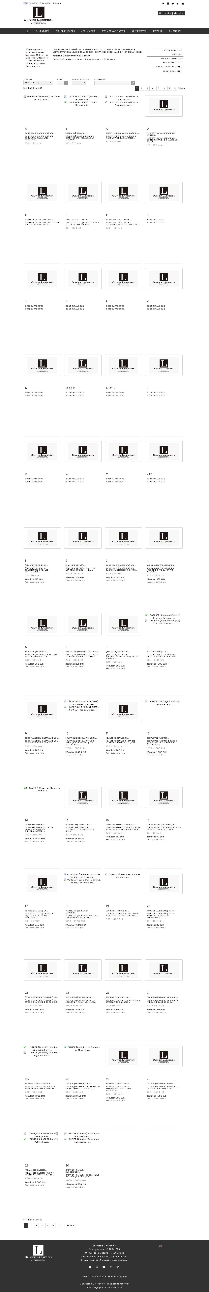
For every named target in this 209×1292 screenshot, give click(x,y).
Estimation (32, 3)
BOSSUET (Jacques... (157, 651)
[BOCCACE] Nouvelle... (118, 651)
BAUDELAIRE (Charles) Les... (40, 133)
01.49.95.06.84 (95, 1256)
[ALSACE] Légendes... (36, 565)
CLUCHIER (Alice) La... (36, 911)
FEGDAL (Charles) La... (118, 997)
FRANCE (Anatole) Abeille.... (162, 997)
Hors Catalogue (156, 219)
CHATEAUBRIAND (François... (121, 824)
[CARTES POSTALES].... (117, 738)
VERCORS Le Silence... (77, 219)
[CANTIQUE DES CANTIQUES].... (81, 738)
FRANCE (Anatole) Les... (78, 1083)
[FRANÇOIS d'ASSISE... (36, 1170)
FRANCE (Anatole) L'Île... (38, 1083)
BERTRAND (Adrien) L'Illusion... (83, 651)
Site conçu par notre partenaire (104, 1287)
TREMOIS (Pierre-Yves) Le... (40, 219)
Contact (57, 3)
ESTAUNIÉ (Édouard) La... (79, 997)
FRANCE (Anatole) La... (118, 1083)
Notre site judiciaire (171, 13)
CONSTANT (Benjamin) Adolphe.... (77, 912)
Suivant (182, 88)
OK (66, 82)
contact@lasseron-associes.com (109, 1260)
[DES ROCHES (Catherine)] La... (41, 997)
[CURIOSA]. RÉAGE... (76, 133)
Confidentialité (97, 1276)
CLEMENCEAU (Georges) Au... (162, 824)
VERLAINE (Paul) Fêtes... (119, 219)
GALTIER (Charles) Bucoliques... (75, 1171)
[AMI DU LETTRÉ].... (76, 565)
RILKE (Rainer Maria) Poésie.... (122, 133)
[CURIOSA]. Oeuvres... (117, 911)
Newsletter (45, 3)
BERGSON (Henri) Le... (36, 651)
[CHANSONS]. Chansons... (78, 824)
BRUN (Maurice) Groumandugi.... (42, 738)
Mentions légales (117, 1276)
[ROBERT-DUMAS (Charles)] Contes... (161, 134)
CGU (84, 1276)
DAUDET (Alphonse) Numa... (161, 911)
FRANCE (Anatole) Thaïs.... (161, 1083)
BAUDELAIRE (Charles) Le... (161, 565)
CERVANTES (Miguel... (158, 738)
